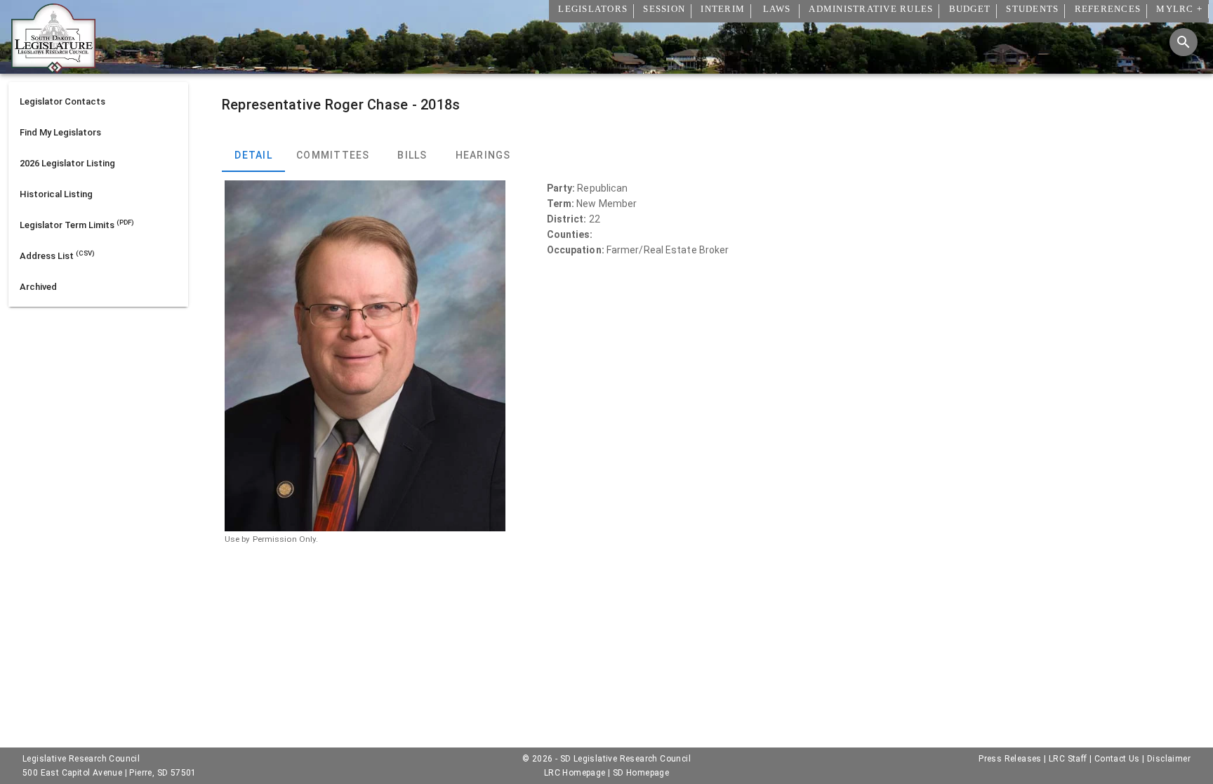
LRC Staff (1068, 759)
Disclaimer (1169, 759)
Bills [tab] (412, 155)
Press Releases (1010, 759)
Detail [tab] (253, 155)
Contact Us (1117, 759)
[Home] (53, 68)
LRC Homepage (575, 773)
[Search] (1183, 42)
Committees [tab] (333, 155)
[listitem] (98, 102)
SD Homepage (641, 773)
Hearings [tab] (482, 155)
